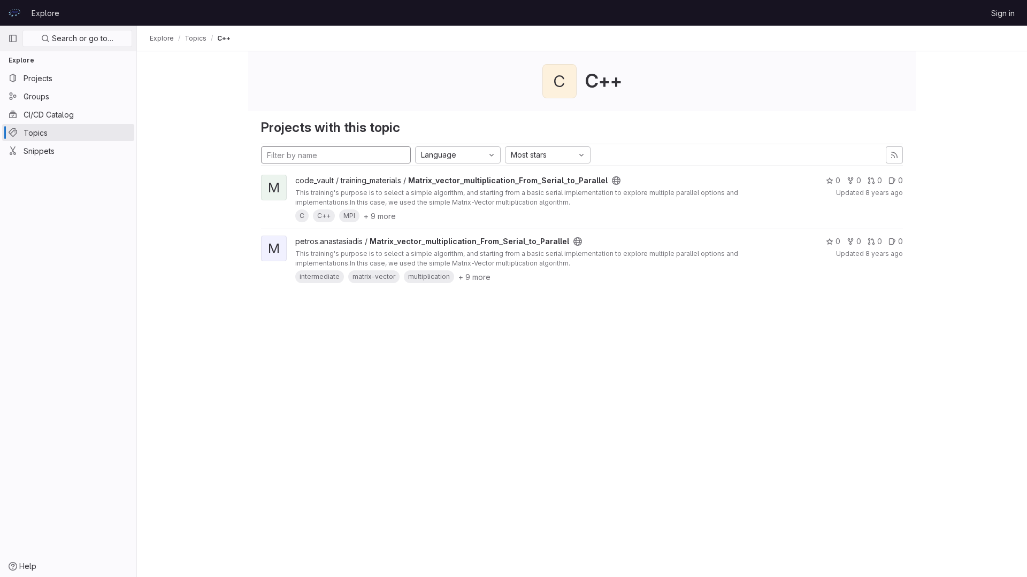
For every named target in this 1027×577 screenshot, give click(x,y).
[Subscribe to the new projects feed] (894, 154)
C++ (224, 38)
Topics (195, 38)
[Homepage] (14, 12)
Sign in (1003, 13)
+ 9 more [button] (380, 216)
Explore (45, 13)
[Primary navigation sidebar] (12, 38)
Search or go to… (81, 38)
